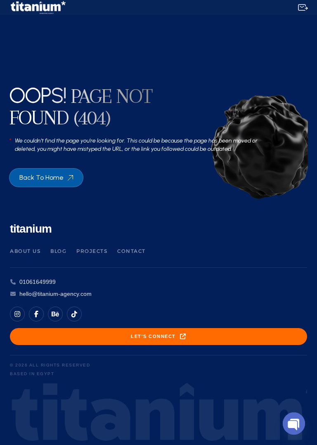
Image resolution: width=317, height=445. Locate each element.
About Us (25, 251)
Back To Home (41, 177)
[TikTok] (74, 314)
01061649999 (37, 281)
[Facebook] (36, 314)
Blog (58, 251)
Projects (91, 251)
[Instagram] (17, 314)
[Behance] (55, 314)
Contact (131, 251)
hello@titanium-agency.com (55, 293)
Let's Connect (153, 336)
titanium (31, 228)
